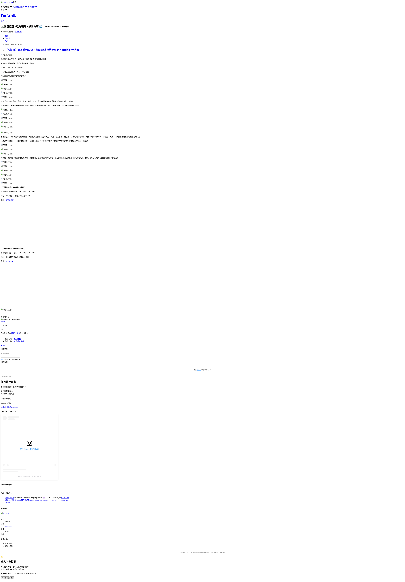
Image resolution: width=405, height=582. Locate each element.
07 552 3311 (10, 261)
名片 (6, 41)
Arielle (3, 322)
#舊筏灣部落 (25, 500)
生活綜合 (18, 32)
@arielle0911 (9, 498)
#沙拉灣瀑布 (15, 500)
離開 (12, 578)
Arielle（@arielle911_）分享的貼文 (29, 476)
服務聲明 (222, 552)
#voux (46, 500)
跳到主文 (4, 21)
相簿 (6, 36)
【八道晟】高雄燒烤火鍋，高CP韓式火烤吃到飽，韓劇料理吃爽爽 (42, 49)
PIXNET (186, 552)
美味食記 (17, 339)
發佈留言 (4, 362)
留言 (18, 333)
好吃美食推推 (19, 341)
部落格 (7, 38)
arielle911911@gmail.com (9, 407)
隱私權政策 (214, 552)
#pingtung (40, 500)
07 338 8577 (10, 200)
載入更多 (4, 349)
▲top (3, 345)
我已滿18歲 (5, 578)
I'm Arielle (8, 15)
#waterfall (33, 500)
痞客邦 (13, 333)
